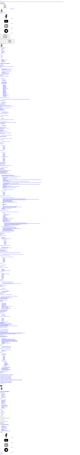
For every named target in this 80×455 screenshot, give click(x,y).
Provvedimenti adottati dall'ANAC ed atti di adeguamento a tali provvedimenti (9, 341)
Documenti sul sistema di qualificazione (4, 171)
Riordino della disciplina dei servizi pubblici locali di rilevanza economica (10, 206)
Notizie (2, 410)
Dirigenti (1, 108)
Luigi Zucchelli (4, 96)
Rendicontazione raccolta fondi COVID (4, 331)
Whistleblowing (3, 342)
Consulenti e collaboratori (2, 104)
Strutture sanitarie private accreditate (3, 326)
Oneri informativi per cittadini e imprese (4, 74)
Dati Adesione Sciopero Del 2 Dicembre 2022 (6, 381)
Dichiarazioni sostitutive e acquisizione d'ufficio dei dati (5, 165)
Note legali (3, 429)
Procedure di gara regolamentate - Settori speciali (7, 229)
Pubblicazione (3, 202)
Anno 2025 (4, 161)
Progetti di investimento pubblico (3, 172)
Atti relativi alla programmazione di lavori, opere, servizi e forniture (8, 175)
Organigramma (3, 102)
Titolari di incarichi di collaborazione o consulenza (5, 105)
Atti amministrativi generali (4, 69)
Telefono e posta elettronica (3, 103)
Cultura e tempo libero (4, 400)
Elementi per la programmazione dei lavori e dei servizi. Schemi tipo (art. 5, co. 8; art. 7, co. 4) (12, 228)
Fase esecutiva (4, 185)
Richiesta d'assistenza (4, 427)
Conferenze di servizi (6, 225)
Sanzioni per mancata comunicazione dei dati (4, 97)
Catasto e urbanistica (4, 402)
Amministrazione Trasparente (4, 59)
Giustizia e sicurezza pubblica (4, 405)
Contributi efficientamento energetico (4, 298)
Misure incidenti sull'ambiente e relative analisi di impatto (6, 323)
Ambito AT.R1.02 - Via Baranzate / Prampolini (6, 308)
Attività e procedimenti (2, 163)
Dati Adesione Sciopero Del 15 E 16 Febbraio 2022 (6, 374)
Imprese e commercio (4, 401)
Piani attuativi (1, 301)
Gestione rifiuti (1, 279)
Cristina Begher (4, 85)
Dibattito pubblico (4, 204)
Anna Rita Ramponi (5, 95)
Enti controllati (1, 142)
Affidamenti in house (5, 220)
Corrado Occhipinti (5, 87)
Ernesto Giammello (5, 92)
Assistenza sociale (3, 51)
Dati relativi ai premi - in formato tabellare (6, 141)
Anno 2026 (4, 355)
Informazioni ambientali (2, 311)
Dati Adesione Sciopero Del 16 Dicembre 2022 (6, 382)
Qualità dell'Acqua (3, 314)
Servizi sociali (3, 269)
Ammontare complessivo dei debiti (5, 291)
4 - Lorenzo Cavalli (6, 363)
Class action (1, 284)
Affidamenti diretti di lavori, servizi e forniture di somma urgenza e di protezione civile (11, 186)
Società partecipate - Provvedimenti (5, 156)
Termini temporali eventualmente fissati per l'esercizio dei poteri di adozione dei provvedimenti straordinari (10, 333)
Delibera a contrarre (5, 178)
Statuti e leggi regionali (4, 72)
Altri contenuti (3, 60)
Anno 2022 (4, 159)
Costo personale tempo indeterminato (5, 112)
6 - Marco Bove (5, 362)
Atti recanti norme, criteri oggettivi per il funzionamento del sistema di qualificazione (12, 224)
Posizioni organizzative (2, 109)
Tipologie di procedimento (2, 164)
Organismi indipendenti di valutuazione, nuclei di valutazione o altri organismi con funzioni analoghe (10, 252)
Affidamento (4, 215)
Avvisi (2, 411)
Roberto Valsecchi (4, 86)
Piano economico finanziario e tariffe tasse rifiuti (5, 316)
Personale (1, 106)
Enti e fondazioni (3, 395)
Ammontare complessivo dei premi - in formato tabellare (7, 138)
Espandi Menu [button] (1, 64)
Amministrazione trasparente (4, 428)
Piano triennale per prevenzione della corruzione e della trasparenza (7, 66)
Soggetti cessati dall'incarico (4, 83)
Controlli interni (3, 343)
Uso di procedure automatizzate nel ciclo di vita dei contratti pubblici (9, 227)
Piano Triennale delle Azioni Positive (5, 368)
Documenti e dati (3, 397)
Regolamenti (3, 350)
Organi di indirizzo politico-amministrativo (4, 76)
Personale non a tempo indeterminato (4, 113)
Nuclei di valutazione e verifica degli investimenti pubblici (6, 294)
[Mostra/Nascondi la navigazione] (5, 36)
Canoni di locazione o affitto (3, 250)
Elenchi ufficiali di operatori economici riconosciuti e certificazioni (9, 187)
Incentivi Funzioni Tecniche (4, 121)
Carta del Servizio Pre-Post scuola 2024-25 (6, 270)
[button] (3, 48)
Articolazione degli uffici (2, 100)
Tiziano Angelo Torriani (5, 93)
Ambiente (2, 406)
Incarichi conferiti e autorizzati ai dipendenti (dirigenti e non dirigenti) (7, 119)
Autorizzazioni (3, 407)
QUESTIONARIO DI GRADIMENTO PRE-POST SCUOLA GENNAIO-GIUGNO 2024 (12, 283)
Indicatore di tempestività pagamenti (3, 289)
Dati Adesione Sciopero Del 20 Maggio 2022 (5, 378)
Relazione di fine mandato (4, 82)
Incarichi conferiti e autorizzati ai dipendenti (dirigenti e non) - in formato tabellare (8, 122)
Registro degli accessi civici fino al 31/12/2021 (6, 346)
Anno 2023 (4, 148)
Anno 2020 (3, 118)
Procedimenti (1, 300)
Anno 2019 (4, 146)
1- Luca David (5, 365)
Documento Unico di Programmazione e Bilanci (6, 238)
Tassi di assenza (1, 116)
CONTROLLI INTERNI (2, 372)
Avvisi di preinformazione (5, 177)
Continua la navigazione (2, 3)
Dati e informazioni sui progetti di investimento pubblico (8, 201)
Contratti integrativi (3, 125)
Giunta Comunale (3, 78)
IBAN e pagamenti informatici (3, 292)
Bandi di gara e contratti (2, 169)
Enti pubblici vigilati (2, 143)
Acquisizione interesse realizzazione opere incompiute (5, 170)
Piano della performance (2, 133)
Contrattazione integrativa (2, 123)
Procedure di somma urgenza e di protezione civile (6, 208)
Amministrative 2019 (5, 361)
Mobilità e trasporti (3, 403)
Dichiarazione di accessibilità (4, 430)
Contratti (2, 190)
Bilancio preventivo (3, 237)
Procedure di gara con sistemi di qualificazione (7, 200)
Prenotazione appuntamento (4, 426)
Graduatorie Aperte (2, 130)
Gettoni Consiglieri (4, 81)
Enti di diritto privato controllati (3, 162)
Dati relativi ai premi (2, 139)
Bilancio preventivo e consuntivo (3, 235)
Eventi (2, 414)
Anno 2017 (3, 274)
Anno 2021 (4, 147)
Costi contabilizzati (2, 271)
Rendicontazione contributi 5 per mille (5, 367)
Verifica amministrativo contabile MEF (4, 336)
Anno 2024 (4, 149)
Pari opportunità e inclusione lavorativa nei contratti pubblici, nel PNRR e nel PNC (11, 183)
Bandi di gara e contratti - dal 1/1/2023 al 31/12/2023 (5, 195)
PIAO (3, 71)
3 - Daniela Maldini (6, 364)
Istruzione (2, 52)
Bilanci (1, 234)
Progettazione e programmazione (6, 221)
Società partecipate (2, 150)
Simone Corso (4, 84)
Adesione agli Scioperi (4, 61)
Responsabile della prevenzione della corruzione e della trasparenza (8, 339)
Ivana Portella (4, 90)
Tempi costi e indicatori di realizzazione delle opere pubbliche (6, 297)
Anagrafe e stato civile (4, 399)
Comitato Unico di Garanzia (3, 127)
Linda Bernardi (4, 91)
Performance (1, 131)
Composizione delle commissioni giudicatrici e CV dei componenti (9, 207)
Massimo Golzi (4, 89)
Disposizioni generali (2, 65)
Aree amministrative (3, 394)
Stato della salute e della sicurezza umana (4, 325)
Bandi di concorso (2, 128)
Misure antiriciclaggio (4, 338)
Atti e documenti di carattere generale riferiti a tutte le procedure (8, 197)
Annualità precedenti (5, 239)
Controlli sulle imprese (2, 168)
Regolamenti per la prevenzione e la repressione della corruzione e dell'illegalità (9, 340)
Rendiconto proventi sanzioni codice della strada (6, 369)
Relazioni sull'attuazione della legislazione (4, 324)
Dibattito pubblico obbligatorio (7, 214)
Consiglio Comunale (4, 80)
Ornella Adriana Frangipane (5, 88)
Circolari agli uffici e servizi (3, 335)
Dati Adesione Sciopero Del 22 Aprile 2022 (5, 377)
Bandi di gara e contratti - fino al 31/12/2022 (4, 173)
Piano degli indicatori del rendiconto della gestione (6, 247)
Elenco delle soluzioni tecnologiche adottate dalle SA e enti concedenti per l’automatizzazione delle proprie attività (14, 198)
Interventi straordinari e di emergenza (4, 330)
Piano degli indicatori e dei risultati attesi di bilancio (5, 245)
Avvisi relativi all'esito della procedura (6, 180)
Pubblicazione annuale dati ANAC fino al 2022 (8, 189)
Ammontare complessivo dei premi (3, 136)
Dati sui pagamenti (2, 286)
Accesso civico (1, 344)
